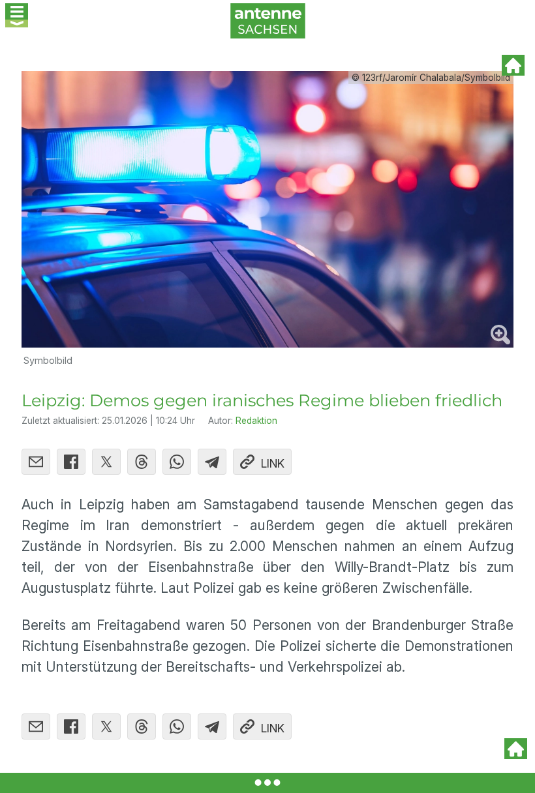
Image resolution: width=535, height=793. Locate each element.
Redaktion (256, 420)
